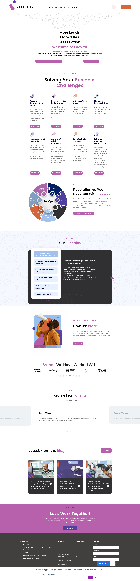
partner (32, 111)
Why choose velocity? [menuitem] (82, 549)
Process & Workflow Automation (43, 279)
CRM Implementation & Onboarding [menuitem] (44, 21)
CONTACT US (126, 7)
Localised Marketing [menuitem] (63, 564)
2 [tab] (63, 376)
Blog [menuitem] (77, 557)
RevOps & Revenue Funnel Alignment (45, 262)
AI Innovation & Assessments (42, 287)
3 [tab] (66, 376)
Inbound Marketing (65, 481)
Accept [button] (90, 577)
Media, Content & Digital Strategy (70, 483)
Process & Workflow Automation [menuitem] (70, 15)
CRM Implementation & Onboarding (44, 270)
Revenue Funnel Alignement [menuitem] (65, 551)
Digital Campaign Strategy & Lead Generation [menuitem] (43, 15)
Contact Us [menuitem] (79, 545)
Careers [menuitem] (78, 553)
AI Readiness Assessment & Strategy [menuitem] (70, 18)
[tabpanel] (37, 370)
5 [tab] (73, 376)
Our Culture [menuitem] (58, 7)
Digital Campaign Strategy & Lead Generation (45, 254)
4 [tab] (70, 376)
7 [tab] (79, 376)
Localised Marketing (45, 294)
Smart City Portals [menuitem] (97, 15)
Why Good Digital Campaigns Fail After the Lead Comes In (96, 488)
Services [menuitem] (66, 7)
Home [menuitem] (51, 7)
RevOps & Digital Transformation (41, 481)
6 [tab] (76, 376)
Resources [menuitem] (74, 7)
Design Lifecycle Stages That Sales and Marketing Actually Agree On (40, 486)
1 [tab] (60, 376)
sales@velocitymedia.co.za (31, 558)
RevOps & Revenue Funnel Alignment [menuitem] (43, 18)
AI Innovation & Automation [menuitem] (65, 560)
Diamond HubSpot (38, 109)
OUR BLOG (106, 450)
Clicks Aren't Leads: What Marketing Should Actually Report (68, 488)
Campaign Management (95, 481)
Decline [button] (96, 577)
